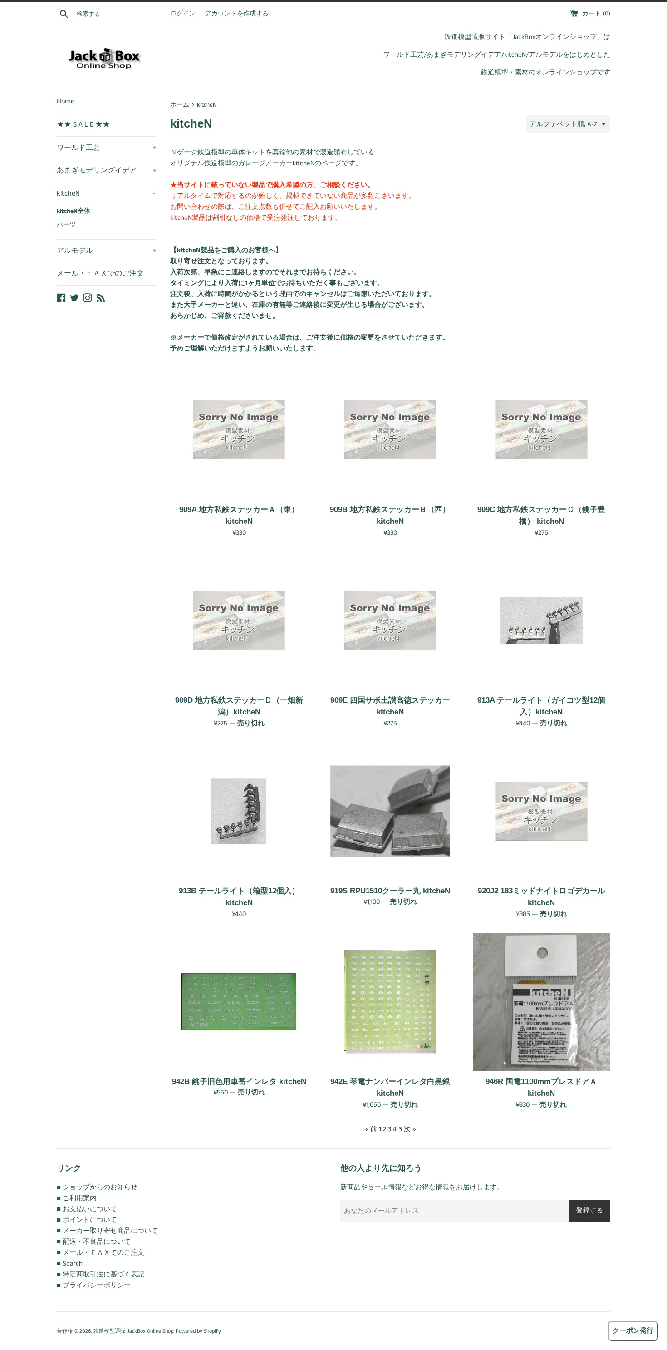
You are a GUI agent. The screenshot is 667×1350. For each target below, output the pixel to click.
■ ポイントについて (87, 1220)
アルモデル (107, 251)
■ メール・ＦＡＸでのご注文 (100, 1252)
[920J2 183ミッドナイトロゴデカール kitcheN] (541, 811)
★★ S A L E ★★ (83, 124)
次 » (410, 1129)
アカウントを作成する (237, 14)
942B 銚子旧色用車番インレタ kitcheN (239, 1081)
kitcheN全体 (73, 211)
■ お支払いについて (87, 1209)
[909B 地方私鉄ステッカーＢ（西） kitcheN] (390, 429)
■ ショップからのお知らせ (97, 1187)
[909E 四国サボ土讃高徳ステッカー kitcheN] (390, 621)
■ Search (70, 1263)
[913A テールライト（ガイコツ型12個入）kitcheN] (541, 621)
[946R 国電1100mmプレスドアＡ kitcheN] (541, 1002)
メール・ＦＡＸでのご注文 (100, 273)
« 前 (371, 1129)
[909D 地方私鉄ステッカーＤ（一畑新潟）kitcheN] (239, 621)
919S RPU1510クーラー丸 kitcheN (390, 891)
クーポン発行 (633, 1330)
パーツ (66, 225)
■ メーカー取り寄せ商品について (107, 1231)
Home (65, 101)
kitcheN (106, 193)
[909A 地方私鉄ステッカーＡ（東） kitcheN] (239, 429)
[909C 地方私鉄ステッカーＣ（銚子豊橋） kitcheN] (541, 429)
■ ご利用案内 (77, 1198)
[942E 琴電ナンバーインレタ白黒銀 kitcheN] (390, 1002)
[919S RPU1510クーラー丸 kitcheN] (390, 811)
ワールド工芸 (107, 148)
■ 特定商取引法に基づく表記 (100, 1274)
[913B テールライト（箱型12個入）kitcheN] (239, 811)
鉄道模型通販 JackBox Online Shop (133, 1331)
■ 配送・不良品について (94, 1242)
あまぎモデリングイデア (107, 170)
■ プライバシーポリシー (94, 1285)
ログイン (183, 14)
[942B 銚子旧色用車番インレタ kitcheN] (239, 1002)
